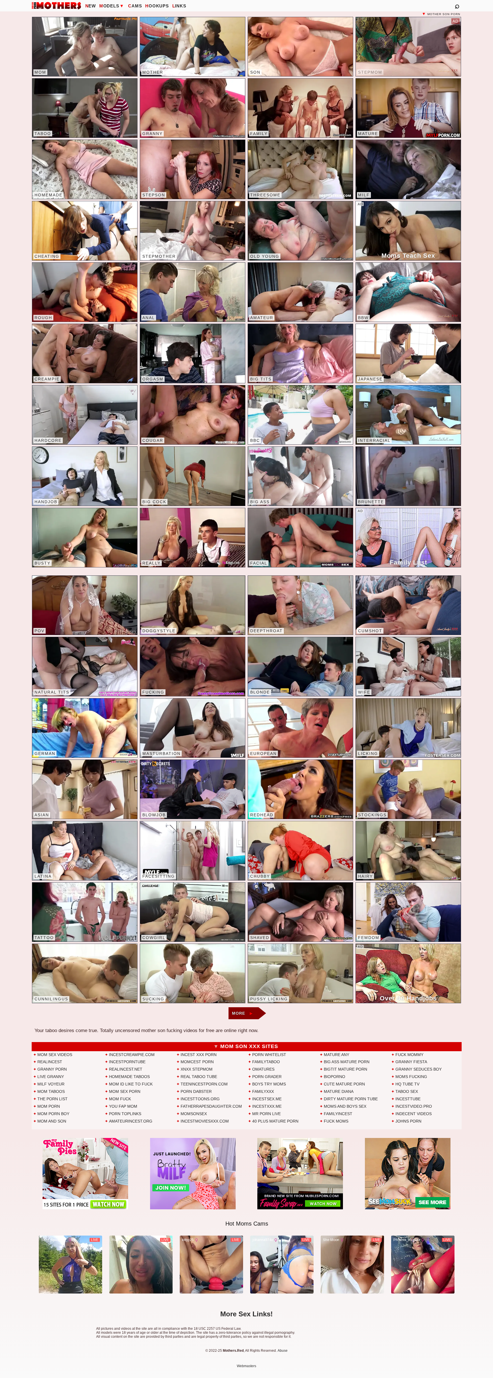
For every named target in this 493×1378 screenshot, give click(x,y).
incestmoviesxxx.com (205, 1121)
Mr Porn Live (266, 1113)
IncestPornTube (127, 1061)
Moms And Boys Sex (345, 1106)
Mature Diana (338, 1091)
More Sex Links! (246, 1314)
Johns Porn (408, 1121)
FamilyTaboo (266, 1061)
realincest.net (125, 1069)
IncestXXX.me (267, 1106)
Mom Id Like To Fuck (131, 1084)
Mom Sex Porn (124, 1091)
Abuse (283, 1351)
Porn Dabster (196, 1091)
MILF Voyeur (50, 1084)
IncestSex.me (267, 1099)
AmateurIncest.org (130, 1121)
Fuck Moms (336, 1121)
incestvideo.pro (413, 1106)
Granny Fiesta (411, 1061)
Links (179, 5)
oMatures (263, 1069)
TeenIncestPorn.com (204, 1084)
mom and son (51, 1121)
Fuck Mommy (409, 1054)
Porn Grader (267, 1076)
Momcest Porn (197, 1061)
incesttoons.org (200, 1099)
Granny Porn (52, 1069)
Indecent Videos (413, 1113)
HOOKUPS (157, 5)
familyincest (338, 1113)
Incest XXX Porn (199, 1054)
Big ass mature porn (346, 1061)
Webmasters (246, 1366)
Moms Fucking (411, 1076)
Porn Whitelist (269, 1054)
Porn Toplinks (125, 1113)
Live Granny (50, 1076)
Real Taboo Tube (199, 1076)
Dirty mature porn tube (351, 1099)
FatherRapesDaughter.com (211, 1106)
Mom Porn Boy (53, 1113)
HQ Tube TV (407, 1084)
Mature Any (336, 1054)
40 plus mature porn (275, 1121)
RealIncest (49, 1061)
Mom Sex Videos (54, 1054)
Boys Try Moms (269, 1084)
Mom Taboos (51, 1091)
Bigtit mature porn (345, 1069)
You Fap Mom (123, 1106)
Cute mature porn (344, 1084)
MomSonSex (194, 1113)
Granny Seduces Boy (418, 1069)
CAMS (135, 5)
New (90, 5)
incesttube (408, 1099)
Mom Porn (48, 1106)
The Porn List (52, 1099)
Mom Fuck (120, 1099)
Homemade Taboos (129, 1076)
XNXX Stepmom (197, 1069)
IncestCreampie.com (132, 1054)
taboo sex (406, 1091)
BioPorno (334, 1076)
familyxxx (263, 1091)
